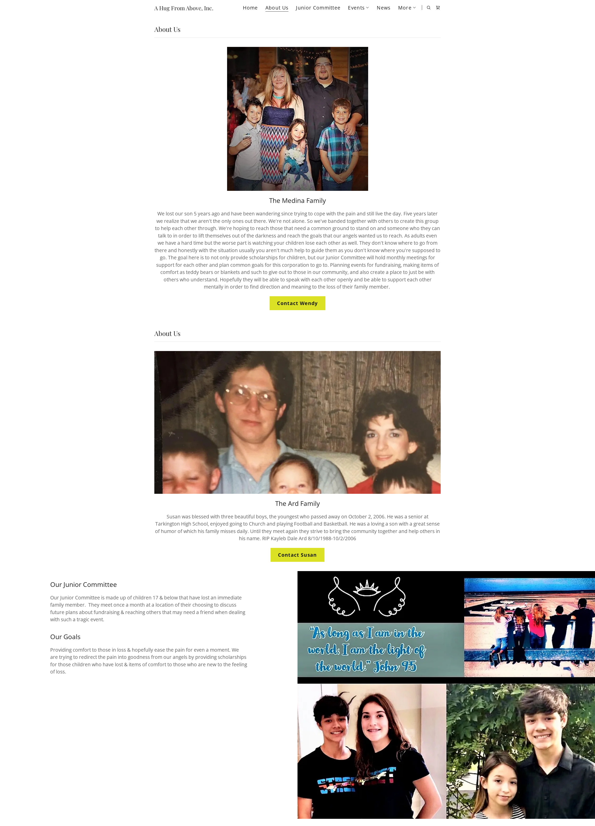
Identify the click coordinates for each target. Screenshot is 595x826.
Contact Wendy (297, 303)
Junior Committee (318, 7)
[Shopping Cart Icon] (438, 7)
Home (250, 7)
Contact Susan (297, 555)
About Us (277, 8)
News (383, 7)
